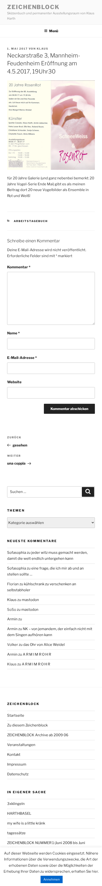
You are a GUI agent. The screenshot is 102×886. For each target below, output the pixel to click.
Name (13, 333)
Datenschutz (17, 774)
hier (95, 871)
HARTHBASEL (19, 813)
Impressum (16, 764)
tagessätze (16, 833)
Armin (12, 619)
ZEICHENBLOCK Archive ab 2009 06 (37, 735)
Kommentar (18, 267)
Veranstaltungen (21, 745)
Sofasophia (16, 552)
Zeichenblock (33, 7)
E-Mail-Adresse (22, 358)
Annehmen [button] (51, 879)
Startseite (15, 715)
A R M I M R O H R (37, 654)
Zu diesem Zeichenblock (27, 725)
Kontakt (13, 754)
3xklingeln (16, 804)
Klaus (42, 48)
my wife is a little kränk (26, 823)
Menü (53, 31)
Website (14, 382)
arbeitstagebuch (31, 221)
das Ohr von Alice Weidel (44, 644)
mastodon (30, 600)
